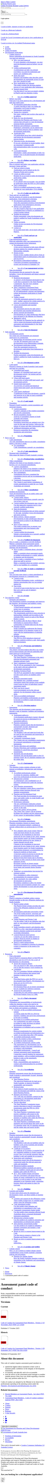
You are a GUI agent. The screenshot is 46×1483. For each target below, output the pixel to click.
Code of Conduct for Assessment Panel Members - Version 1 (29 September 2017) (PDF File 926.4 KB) (23, 1349)
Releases (8, 1411)
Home (7, 1272)
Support (7, 1407)
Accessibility (9, 1438)
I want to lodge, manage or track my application (17, 27)
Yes (3, 1479)
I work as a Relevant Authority (11, 30)
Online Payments (6, 6)
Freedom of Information (13, 1436)
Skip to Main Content (8, 2)
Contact (7, 1405)
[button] (27, 56)
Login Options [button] (24, 6)
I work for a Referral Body (10, 34)
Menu (3, 12)
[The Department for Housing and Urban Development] (23, 1430)
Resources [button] (8, 954)
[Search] (7, 12)
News (7, 1268)
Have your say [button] (10, 438)
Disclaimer (8, 1442)
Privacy (7, 1440)
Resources (8, 1273)
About (7, 1403)
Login (7, 47)
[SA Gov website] (14, 1432)
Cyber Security (10, 1413)
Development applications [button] (14, 52)
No (2, 1481)
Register (15, 6)
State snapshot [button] (10, 332)
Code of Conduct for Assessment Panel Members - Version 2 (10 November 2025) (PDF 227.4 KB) (23, 1324)
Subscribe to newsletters (9, 1426)
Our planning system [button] (12, 598)
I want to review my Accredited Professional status (18, 43)
